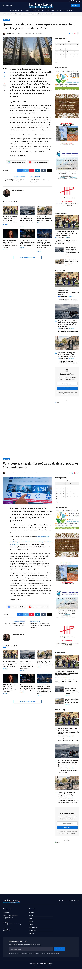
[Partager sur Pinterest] (75, 33)
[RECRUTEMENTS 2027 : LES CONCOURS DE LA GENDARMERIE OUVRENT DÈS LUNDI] (10, 210)
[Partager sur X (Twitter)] (72, 33)
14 (70, 52)
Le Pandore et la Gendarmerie (45, 963)
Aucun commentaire (30, 33)
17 (56, 54)
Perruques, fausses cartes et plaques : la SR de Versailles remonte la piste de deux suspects (27, 242)
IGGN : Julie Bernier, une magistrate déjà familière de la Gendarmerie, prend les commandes (10, 243)
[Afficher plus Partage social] (78, 33)
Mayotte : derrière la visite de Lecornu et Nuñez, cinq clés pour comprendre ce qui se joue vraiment (26, 220)
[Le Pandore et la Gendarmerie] (41, 5)
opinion (40, 10)
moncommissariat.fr (42, 537)
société (34, 10)
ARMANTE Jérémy (12, 33)
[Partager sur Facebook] (69, 33)
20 (67, 54)
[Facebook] (4, 72)
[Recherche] (79, 1)
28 (70, 57)
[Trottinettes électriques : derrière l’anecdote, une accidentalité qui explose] (44, 210)
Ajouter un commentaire (27, 257)
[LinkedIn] (4, 79)
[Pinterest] (4, 83)
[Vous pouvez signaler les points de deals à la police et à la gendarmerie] (27, 490)
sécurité (21, 10)
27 (67, 57)
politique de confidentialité (54, 953)
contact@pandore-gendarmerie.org (12, 924)
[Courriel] (4, 86)
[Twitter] (4, 76)
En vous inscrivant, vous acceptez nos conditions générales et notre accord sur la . (35, 953)
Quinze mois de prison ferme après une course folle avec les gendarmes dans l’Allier (40, 625)
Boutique (69, 10)
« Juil (56, 62)
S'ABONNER (75, 5)
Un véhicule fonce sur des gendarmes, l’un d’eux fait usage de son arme (40, 181)
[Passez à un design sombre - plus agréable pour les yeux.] (77, 1)
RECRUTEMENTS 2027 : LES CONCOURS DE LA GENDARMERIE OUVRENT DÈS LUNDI (10, 219)
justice (28, 10)
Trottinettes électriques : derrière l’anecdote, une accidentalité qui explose (44, 218)
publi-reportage (50, 10)
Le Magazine (61, 10)
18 (60, 54)
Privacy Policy (66, 394)
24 (56, 57)
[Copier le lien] (4, 90)
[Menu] (3, 5)
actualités (13, 10)
